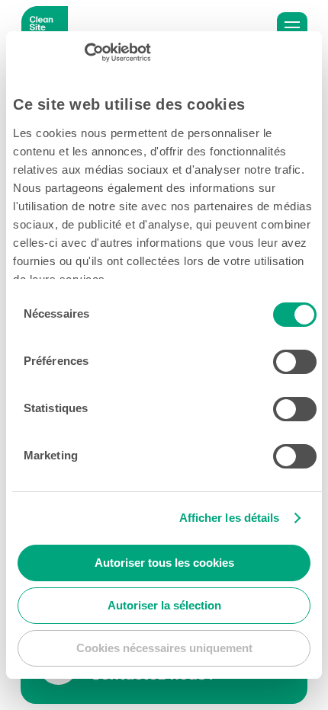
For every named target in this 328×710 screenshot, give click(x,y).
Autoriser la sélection (164, 605)
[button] (292, 27)
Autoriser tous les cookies (164, 562)
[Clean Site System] (45, 28)
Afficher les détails (229, 517)
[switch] (295, 362)
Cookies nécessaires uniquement (164, 647)
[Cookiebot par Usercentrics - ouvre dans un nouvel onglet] (84, 52)
